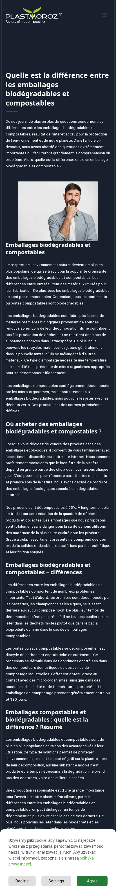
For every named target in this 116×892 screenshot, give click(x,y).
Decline (22, 881)
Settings (56, 881)
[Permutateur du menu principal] (105, 15)
